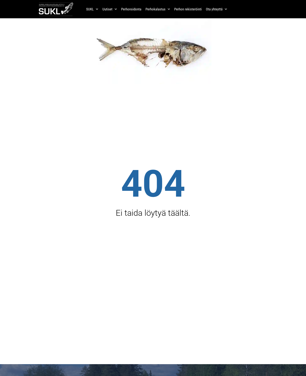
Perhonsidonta (131, 9)
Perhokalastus (155, 9)
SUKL (90, 9)
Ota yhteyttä (214, 9)
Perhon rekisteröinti (188, 9)
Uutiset (107, 9)
